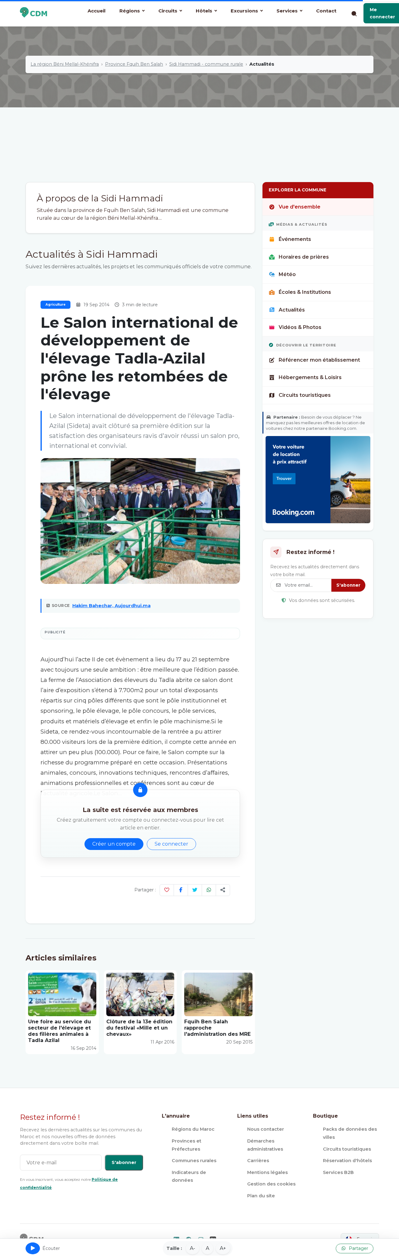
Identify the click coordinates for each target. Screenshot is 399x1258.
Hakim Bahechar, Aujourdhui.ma (111, 605)
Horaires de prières (304, 257)
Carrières (258, 1160)
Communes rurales (194, 1160)
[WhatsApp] (209, 890)
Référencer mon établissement (319, 360)
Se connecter (171, 844)
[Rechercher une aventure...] (353, 13)
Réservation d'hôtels (347, 1160)
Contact (326, 11)
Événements (295, 239)
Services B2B (338, 1172)
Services (287, 11)
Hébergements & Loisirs (310, 377)
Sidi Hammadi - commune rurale (206, 64)
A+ (223, 1248)
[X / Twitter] (195, 890)
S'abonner (348, 585)
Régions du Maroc (193, 1129)
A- (192, 1248)
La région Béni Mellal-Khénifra (65, 64)
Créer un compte (114, 844)
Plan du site (261, 1196)
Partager (358, 1248)
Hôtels (204, 11)
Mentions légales (267, 1172)
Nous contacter (265, 1129)
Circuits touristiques (305, 395)
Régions (129, 11)
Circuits (167, 11)
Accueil (96, 11)
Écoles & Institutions (305, 292)
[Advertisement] (199, 135)
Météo (287, 274)
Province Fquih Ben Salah (134, 64)
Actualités (292, 310)
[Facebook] (181, 890)
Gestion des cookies (271, 1184)
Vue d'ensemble (299, 207)
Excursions (244, 11)
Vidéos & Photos (300, 327)
